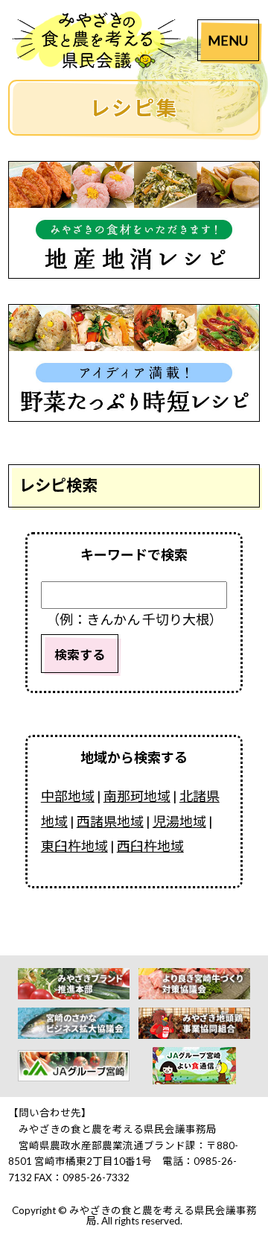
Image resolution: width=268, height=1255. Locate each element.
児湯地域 (179, 821)
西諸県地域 (110, 821)
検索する (79, 655)
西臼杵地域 (150, 846)
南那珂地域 (136, 796)
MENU (228, 40)
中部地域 (68, 796)
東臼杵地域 (74, 846)
